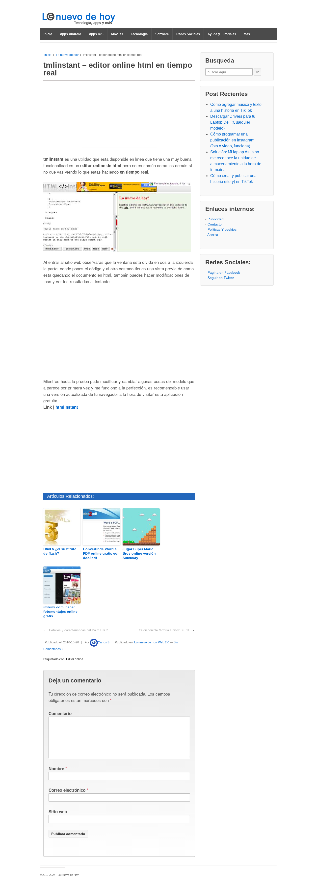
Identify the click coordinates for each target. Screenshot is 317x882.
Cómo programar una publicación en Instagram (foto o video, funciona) (232, 140)
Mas (247, 34)
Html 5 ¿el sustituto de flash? (60, 551)
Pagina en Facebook (224, 272)
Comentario (60, 713)
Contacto (215, 224)
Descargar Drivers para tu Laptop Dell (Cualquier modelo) (232, 122)
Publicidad (216, 219)
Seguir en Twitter (221, 278)
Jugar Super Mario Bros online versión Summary (139, 553)
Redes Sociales (188, 34)
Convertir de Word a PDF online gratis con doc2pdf (101, 553)
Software (162, 34)
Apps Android (70, 34)
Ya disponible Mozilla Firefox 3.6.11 (164, 630)
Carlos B (103, 642)
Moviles (117, 34)
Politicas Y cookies (222, 229)
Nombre (56, 768)
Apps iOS (96, 34)
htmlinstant (66, 407)
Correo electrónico (67, 790)
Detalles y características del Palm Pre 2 (78, 630)
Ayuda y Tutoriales (222, 34)
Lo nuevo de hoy (67, 55)
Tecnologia (139, 34)
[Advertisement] (119, 117)
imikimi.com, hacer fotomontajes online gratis (60, 611)
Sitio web (58, 811)
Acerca (212, 235)
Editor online (74, 659)
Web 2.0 (163, 642)
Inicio (48, 34)
